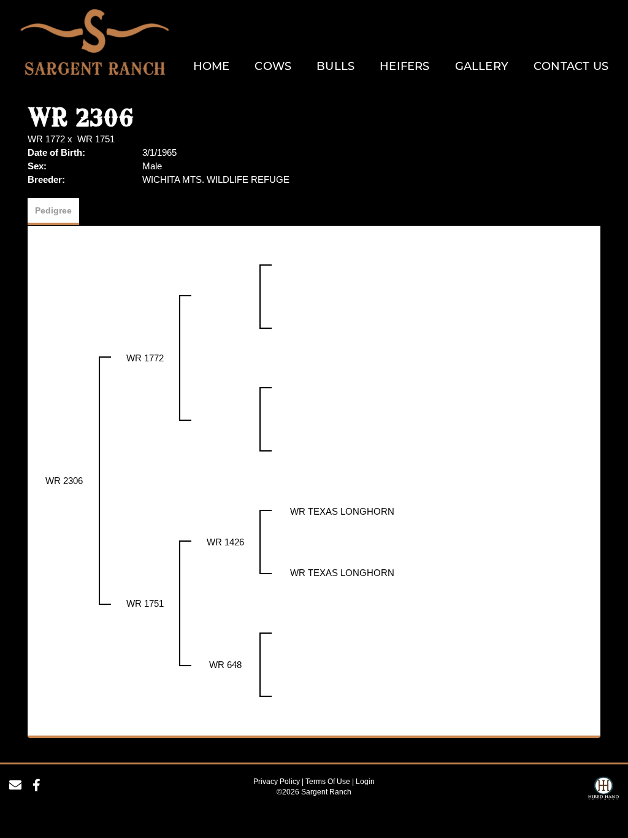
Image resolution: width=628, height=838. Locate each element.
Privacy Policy (276, 781)
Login (365, 781)
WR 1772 (46, 139)
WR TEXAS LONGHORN (342, 511)
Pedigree (53, 210)
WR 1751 (96, 139)
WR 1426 (225, 542)
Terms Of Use (327, 781)
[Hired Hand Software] (603, 790)
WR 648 (225, 664)
